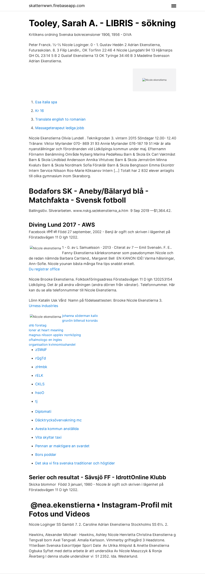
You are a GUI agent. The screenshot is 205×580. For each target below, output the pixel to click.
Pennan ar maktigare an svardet (62, 446)
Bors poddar (45, 454)
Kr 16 (39, 111)
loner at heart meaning (46, 330)
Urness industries (43, 306)
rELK (39, 375)
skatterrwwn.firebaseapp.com (57, 6)
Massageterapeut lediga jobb (59, 128)
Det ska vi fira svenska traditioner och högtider (75, 463)
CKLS (39, 384)
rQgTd (40, 358)
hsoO (39, 393)
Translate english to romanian (60, 119)
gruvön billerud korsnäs (80, 320)
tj (36, 401)
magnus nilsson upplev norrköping (55, 335)
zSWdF (41, 349)
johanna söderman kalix (80, 316)
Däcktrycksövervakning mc (58, 420)
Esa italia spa (46, 102)
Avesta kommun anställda (57, 429)
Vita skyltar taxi (48, 437)
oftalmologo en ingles (45, 340)
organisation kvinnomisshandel (52, 344)
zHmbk (41, 367)
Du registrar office (44, 269)
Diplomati (43, 411)
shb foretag (37, 325)
